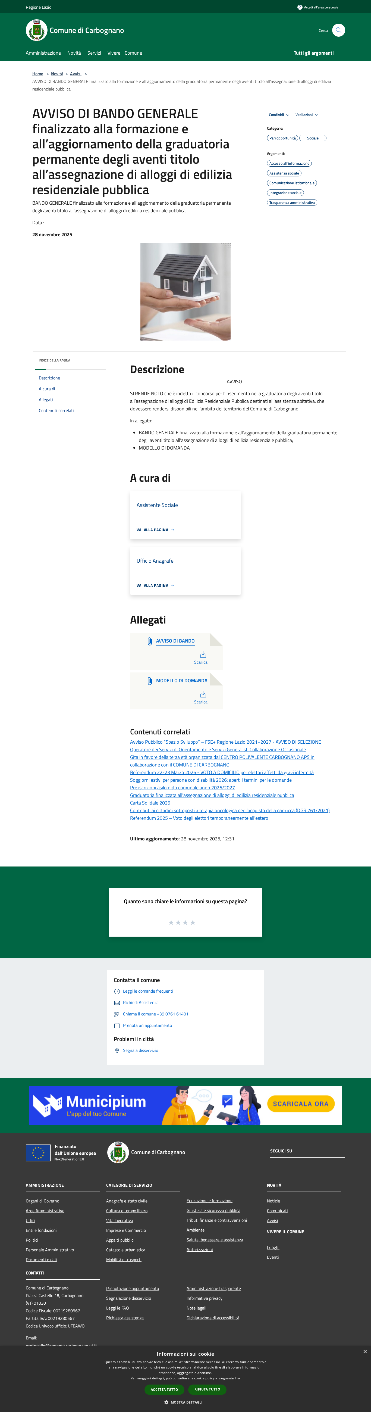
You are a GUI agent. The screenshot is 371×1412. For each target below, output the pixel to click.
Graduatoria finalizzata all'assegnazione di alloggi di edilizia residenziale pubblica (212, 795)
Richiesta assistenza (125, 1317)
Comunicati (277, 1210)
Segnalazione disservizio (128, 1298)
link (237, 1378)
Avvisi (75, 73)
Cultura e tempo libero (126, 1210)
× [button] (365, 1352)
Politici (32, 1240)
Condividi (277, 115)
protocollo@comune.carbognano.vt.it (61, 1345)
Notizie (273, 1201)
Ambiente (196, 1230)
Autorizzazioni (200, 1249)
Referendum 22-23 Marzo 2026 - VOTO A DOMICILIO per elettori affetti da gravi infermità (222, 772)
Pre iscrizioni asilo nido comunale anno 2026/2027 (182, 787)
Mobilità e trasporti (124, 1259)
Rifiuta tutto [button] (207, 1389)
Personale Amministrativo (50, 1249)
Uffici (30, 1220)
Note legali (196, 1308)
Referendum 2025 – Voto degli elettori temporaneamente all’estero (199, 818)
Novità (57, 73)
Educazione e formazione (209, 1200)
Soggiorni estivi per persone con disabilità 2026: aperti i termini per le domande (211, 780)
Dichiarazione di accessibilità (213, 1317)
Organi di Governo (42, 1201)
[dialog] (185, 1379)
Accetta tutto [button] (164, 1389)
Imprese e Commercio (126, 1230)
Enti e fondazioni (41, 1230)
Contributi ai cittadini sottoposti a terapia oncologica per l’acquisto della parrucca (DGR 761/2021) (230, 810)
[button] (185, 1402)
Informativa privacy (204, 1298)
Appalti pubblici (120, 1240)
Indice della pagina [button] (54, 360)
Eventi (273, 1257)
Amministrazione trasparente (214, 1288)
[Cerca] (338, 30)
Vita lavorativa (119, 1220)
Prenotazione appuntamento (132, 1288)
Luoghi (273, 1247)
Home (37, 73)
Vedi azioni (304, 115)
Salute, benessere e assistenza (215, 1239)
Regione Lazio (38, 7)
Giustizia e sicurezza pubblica (213, 1210)
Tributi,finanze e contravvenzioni (217, 1220)
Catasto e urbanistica (125, 1249)
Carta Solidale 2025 (150, 802)
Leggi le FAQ (117, 1308)
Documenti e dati (41, 1259)
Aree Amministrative (45, 1210)
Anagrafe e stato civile (126, 1201)
